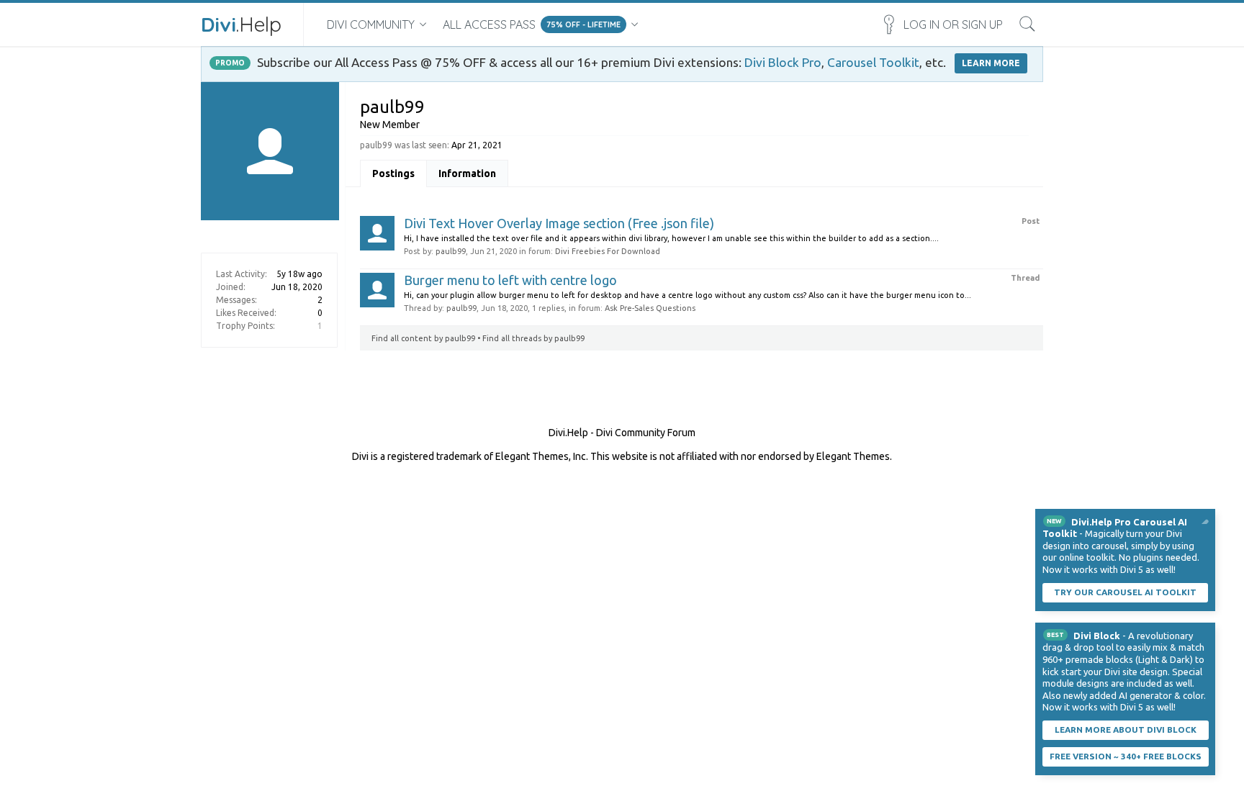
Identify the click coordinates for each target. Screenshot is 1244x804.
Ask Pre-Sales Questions (650, 308)
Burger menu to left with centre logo (510, 280)
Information (467, 173)
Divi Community (371, 24)
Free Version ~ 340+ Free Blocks (1126, 756)
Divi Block (1096, 636)
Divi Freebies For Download (607, 251)
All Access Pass (489, 24)
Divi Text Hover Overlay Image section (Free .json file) (559, 223)
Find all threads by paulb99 (533, 338)
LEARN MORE (991, 63)
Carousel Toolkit (873, 62)
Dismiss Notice (1206, 518)
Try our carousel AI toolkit (1125, 592)
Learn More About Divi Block (1125, 729)
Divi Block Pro (782, 62)
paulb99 (451, 251)
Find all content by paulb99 (423, 338)
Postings (393, 173)
